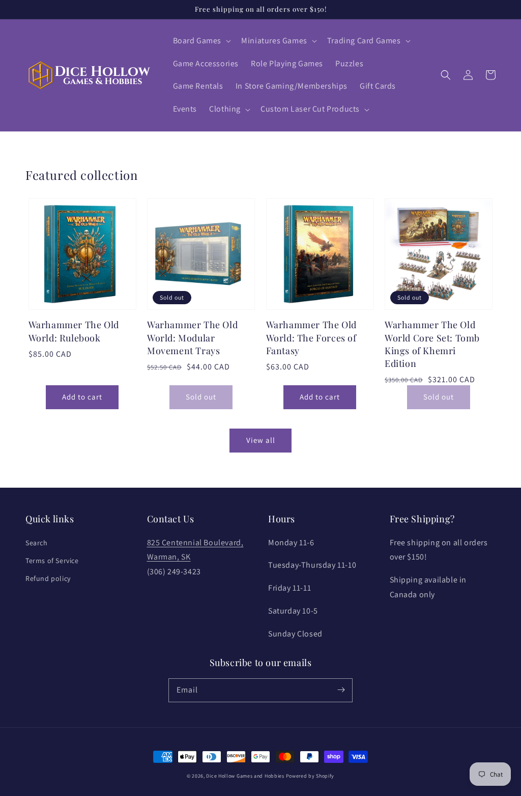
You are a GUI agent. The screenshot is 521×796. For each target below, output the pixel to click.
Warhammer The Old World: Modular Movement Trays (192, 337)
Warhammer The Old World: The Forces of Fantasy (311, 337)
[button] (201, 41)
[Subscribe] (341, 690)
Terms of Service (52, 560)
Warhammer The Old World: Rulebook (73, 331)
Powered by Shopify (310, 776)
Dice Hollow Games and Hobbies (245, 776)
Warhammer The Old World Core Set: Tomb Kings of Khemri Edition (432, 344)
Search (36, 542)
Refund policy (48, 578)
